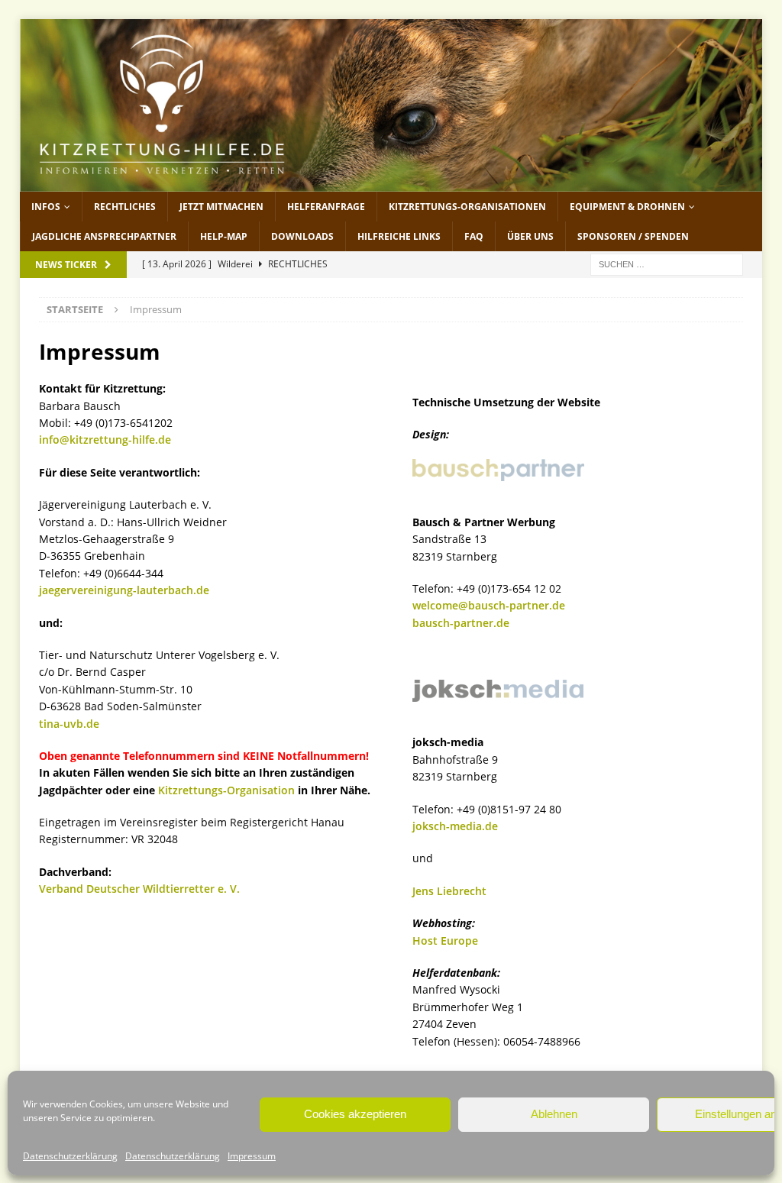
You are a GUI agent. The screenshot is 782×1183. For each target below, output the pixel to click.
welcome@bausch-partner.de (488, 605)
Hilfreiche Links (399, 236)
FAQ (473, 236)
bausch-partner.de (460, 623)
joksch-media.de (455, 826)
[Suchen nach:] (666, 263)
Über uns (530, 236)
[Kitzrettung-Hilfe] (391, 182)
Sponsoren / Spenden (633, 236)
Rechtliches (125, 206)
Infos (45, 206)
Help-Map (223, 236)
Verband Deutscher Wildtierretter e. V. (139, 888)
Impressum (252, 1155)
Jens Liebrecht (449, 891)
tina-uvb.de (69, 723)
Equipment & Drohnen (627, 206)
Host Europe (445, 940)
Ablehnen (554, 1113)
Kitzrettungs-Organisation (226, 790)
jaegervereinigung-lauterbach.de (124, 590)
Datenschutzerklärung (70, 1155)
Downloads (302, 236)
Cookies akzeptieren (355, 1113)
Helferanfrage (326, 206)
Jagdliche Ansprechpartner (104, 236)
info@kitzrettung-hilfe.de (105, 439)
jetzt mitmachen (221, 206)
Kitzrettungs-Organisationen (467, 206)
